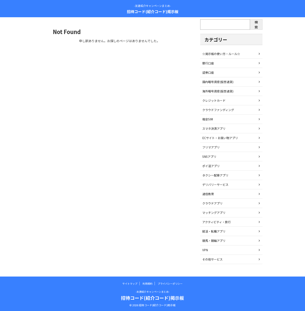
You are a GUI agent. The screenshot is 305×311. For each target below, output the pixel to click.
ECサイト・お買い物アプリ (220, 138)
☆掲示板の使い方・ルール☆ (221, 54)
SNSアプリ (209, 156)
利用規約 (147, 283)
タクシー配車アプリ (215, 175)
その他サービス (212, 259)
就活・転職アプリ (214, 231)
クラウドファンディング (218, 110)
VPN (205, 250)
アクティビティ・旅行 (216, 222)
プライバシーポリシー (170, 283)
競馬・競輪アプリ (214, 241)
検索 (256, 24)
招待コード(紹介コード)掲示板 (152, 11)
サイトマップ (129, 283)
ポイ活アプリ (211, 166)
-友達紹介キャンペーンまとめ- (153, 291)
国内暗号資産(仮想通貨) (217, 82)
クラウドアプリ (212, 203)
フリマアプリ (211, 147)
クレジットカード (214, 100)
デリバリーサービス (215, 184)
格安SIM (207, 119)
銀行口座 (208, 63)
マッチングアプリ (214, 213)
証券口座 (208, 72)
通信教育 (208, 194)
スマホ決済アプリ (214, 128)
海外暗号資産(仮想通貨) (217, 91)
